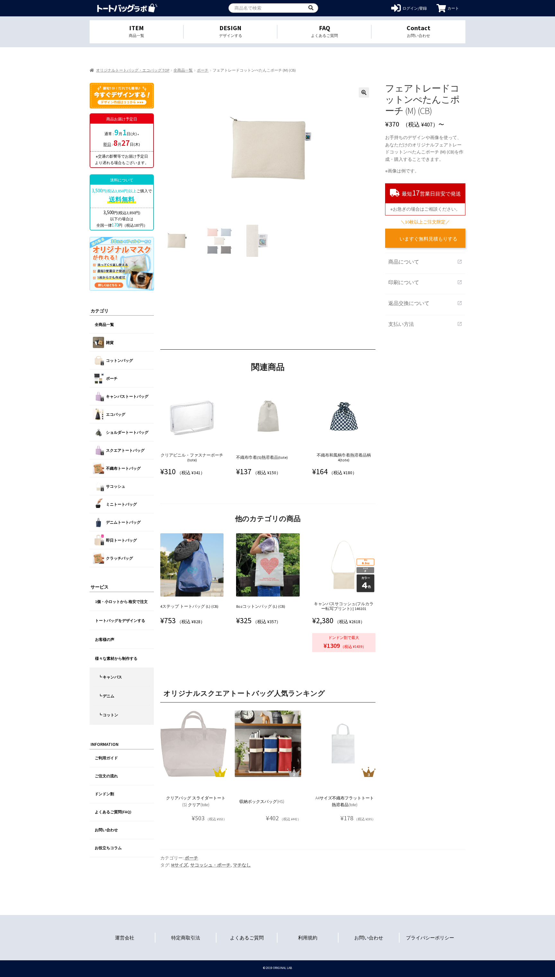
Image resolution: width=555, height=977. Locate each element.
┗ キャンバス (110, 677)
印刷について (425, 282)
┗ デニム (106, 695)
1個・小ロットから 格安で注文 (121, 601)
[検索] (311, 8)
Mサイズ (179, 865)
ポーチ (202, 70)
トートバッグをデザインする (120, 620)
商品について (425, 261)
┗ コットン (108, 714)
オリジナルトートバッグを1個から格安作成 (127, 8)
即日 (107, 144)
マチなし (242, 865)
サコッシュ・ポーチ (210, 865)
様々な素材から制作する (116, 658)
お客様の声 (104, 639)
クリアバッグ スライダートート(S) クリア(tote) (195, 801)
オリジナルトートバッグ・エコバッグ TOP (132, 70)
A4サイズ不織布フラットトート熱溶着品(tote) (344, 801)
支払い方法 (425, 324)
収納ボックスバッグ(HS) (261, 801)
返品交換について (425, 303)
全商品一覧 (183, 70)
